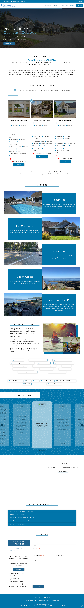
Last (56, 553)
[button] (18, 360)
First (33, 553)
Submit (38, 586)
